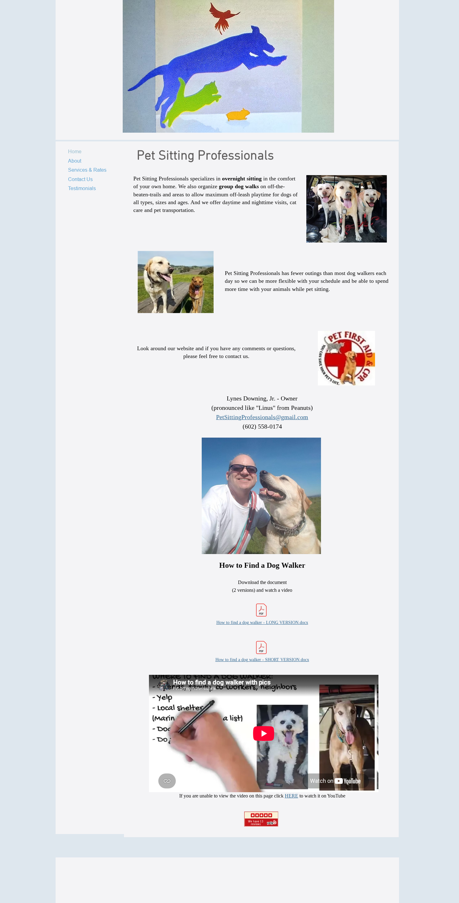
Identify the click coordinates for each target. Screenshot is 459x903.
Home (74, 151)
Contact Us (80, 179)
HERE (291, 795)
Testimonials (82, 188)
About (74, 161)
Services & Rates (87, 170)
